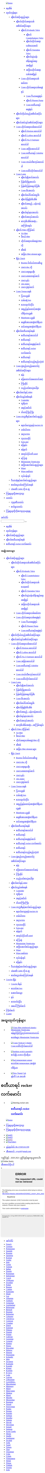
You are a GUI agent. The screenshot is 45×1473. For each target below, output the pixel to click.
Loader (9, 1014)
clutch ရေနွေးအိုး (28, 272)
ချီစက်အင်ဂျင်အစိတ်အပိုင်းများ (29, 122)
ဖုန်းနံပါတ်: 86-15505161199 (17, 1147)
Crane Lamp (21, 174)
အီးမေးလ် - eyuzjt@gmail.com (18, 1151)
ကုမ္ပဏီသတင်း (17, 502)
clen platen (25, 284)
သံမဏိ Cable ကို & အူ (20, 489)
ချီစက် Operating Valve (30, 591)
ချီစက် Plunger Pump (34, 100)
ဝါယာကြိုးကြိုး (27, 412)
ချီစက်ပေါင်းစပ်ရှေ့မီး (30, 195)
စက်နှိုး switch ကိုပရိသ (20, 1055)
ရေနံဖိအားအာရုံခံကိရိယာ (31, 322)
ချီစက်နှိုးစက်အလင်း (30, 177)
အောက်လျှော (16, 993)
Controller (25, 400)
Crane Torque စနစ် (23, 291)
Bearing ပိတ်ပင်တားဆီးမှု (31, 263)
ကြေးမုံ (24, 458)
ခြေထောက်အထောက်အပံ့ (32, 379)
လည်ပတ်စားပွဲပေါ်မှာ (30, 388)
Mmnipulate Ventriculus (30, 462)
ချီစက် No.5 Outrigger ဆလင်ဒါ (29, 657)
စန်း (22, 375)
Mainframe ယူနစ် (28, 318)
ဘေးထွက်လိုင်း (27, 304)
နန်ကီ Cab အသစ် (18, 1076)
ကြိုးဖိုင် (24, 383)
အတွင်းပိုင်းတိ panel (29, 454)
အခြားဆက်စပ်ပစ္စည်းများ (32, 465)
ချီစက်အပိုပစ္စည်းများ (20, 17)
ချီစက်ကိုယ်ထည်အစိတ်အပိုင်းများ (25, 635)
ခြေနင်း (24, 445)
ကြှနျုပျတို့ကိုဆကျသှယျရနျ (18, 511)
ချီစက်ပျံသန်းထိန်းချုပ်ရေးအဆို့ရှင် (32, 61)
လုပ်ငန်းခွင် (25, 476)
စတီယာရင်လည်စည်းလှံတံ (32, 362)
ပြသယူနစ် (25, 296)
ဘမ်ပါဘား (25, 430)
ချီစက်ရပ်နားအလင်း (29, 212)
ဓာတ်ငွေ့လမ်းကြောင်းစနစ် (22, 485)
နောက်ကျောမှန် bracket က (32, 425)
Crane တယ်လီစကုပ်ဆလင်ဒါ (28, 674)
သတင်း (9, 498)
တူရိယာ (24, 403)
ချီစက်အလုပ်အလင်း (30, 217)
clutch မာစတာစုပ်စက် (30, 276)
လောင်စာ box (16, 988)
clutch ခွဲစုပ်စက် (27, 287)
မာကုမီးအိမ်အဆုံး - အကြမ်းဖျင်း (30, 725)
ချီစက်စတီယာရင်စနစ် (25, 331)
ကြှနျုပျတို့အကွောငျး (15, 493)
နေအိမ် (9, 8)
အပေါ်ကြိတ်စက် (18, 1006)
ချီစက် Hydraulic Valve (30, 30)
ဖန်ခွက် (24, 449)
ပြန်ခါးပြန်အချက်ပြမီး (30, 186)
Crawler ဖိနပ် (16, 984)
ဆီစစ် (23, 250)
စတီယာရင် (25, 340)
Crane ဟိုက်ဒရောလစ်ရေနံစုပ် (28, 617)
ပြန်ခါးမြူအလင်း (28, 182)
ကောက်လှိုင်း (16, 1001)
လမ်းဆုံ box (26, 300)
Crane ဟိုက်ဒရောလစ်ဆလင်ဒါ (29, 127)
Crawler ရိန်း (11, 980)
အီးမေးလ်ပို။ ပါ (7, 1164)
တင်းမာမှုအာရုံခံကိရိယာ (31, 326)
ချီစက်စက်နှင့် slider (24, 392)
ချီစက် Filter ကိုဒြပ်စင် (25, 230)
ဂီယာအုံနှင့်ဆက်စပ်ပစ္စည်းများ (24, 480)
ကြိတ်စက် (10, 1010)
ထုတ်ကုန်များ (11, 13)
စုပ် (12, 997)
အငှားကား (25, 434)
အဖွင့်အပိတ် (26, 408)
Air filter (24, 233)
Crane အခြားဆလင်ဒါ (30, 149)
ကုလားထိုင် (26, 438)
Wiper (23, 468)
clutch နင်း (25, 280)
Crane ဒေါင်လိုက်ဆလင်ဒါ (31, 171)
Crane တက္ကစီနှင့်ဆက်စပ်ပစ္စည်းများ (26, 907)
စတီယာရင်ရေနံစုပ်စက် (30, 344)
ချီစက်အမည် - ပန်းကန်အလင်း (29, 712)
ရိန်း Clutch (20, 258)
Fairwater (24, 442)
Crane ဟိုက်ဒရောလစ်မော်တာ (28, 613)
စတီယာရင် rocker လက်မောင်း (18, 544)
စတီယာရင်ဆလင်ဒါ (29, 335)
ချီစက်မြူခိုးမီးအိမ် (29, 199)
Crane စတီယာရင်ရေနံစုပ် (31, 630)
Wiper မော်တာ (27, 471)
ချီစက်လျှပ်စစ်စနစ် (24, 397)
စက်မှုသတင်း (16, 506)
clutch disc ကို (26, 267)
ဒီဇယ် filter (25, 236)
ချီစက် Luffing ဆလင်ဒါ (31, 135)
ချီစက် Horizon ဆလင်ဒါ (31, 131)
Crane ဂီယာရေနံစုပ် (34, 96)
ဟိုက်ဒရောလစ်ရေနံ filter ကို (28, 740)
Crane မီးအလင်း (28, 190)
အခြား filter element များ (31, 254)
